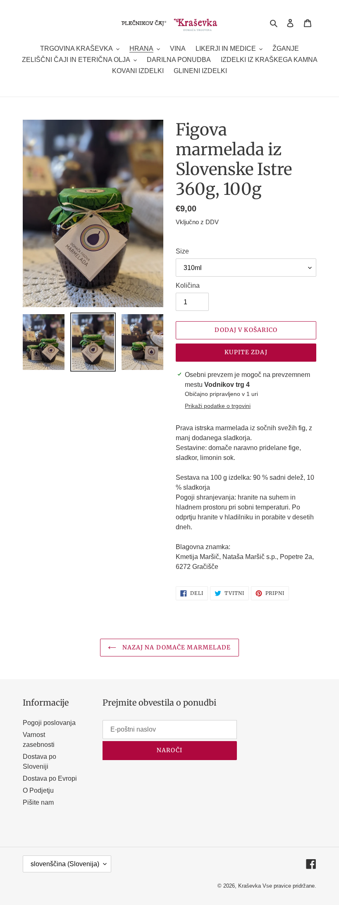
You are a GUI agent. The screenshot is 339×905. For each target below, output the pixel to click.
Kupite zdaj (245, 352)
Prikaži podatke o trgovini (218, 406)
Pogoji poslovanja (49, 722)
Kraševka (249, 886)
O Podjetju (38, 790)
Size (182, 251)
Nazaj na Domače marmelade (175, 647)
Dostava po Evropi (50, 778)
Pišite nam (38, 802)
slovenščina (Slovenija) (65, 863)
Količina (188, 285)
